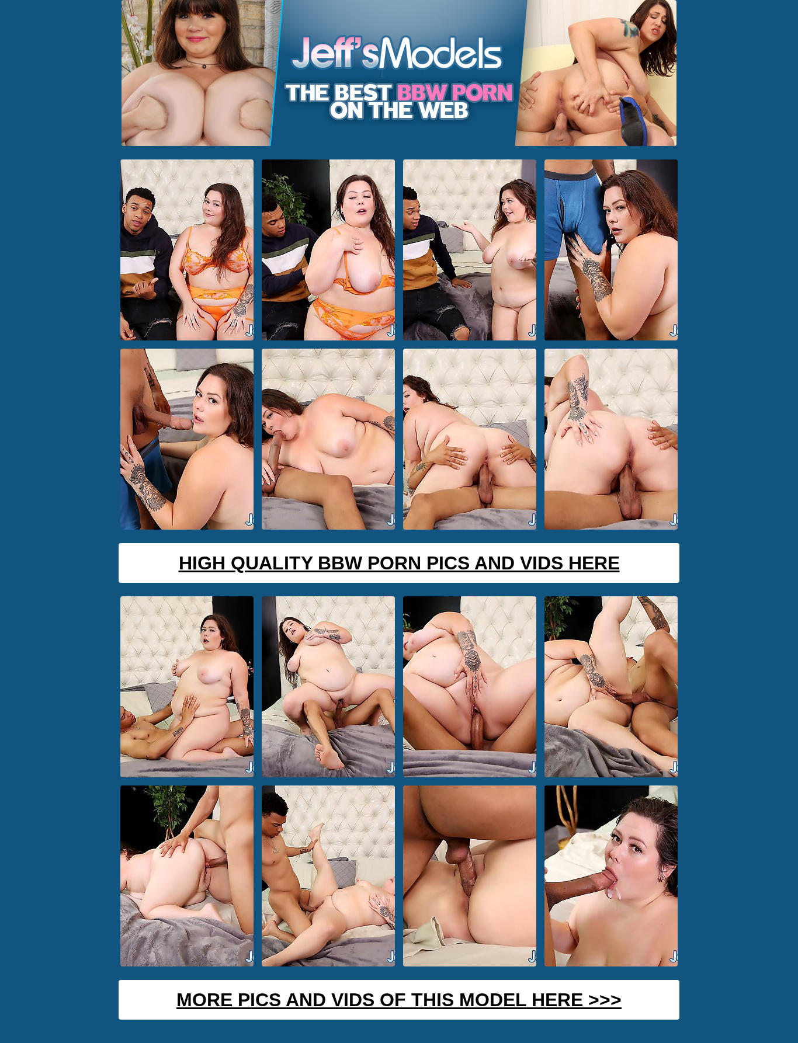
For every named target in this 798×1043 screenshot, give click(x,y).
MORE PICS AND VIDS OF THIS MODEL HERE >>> (399, 999)
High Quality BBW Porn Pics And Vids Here (399, 562)
